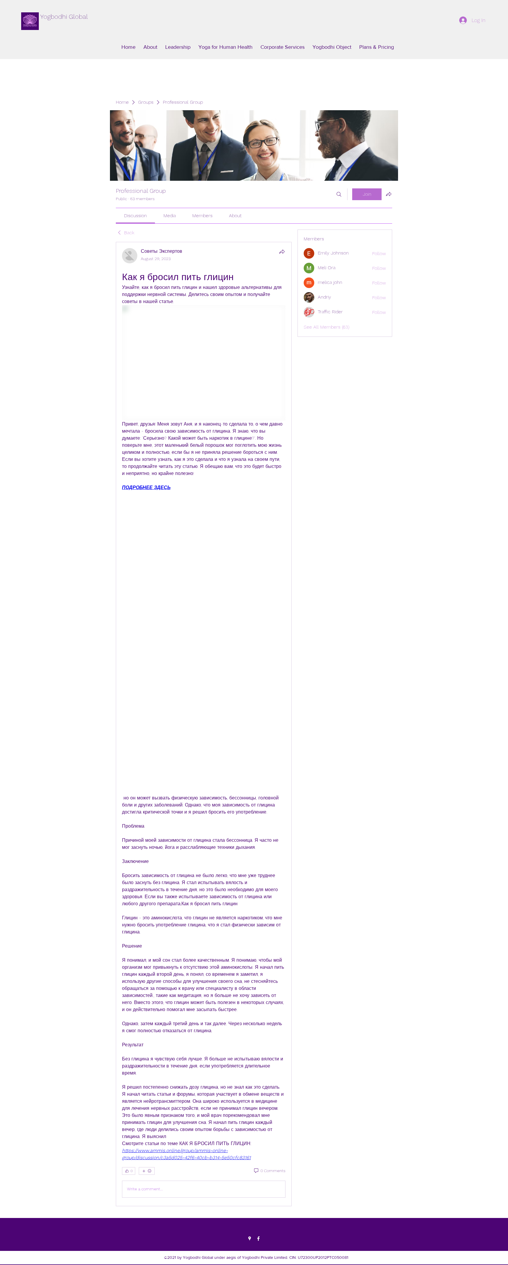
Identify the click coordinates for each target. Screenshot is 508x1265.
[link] (135, 215)
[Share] (281, 251)
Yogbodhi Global (64, 16)
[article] (204, 724)
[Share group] (388, 194)
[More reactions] (147, 1171)
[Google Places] (250, 1238)
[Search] (338, 194)
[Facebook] (258, 1238)
